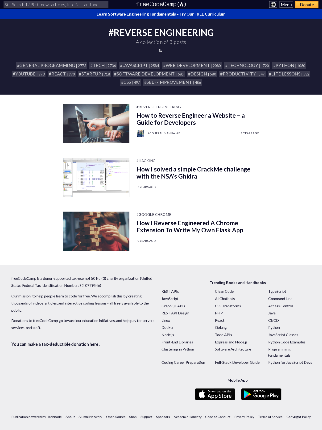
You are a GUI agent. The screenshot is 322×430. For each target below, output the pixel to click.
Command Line (280, 298)
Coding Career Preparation (183, 362)
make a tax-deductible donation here (63, 344)
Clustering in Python (177, 349)
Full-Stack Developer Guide (237, 362)
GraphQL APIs (173, 306)
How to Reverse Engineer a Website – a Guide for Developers (190, 119)
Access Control (280, 306)
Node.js (167, 334)
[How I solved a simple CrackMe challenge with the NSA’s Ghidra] (96, 177)
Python (274, 327)
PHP (219, 313)
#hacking (146, 161)
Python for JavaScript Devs (290, 362)
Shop (133, 417)
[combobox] (56, 4)
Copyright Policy (298, 417)
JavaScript (169, 298)
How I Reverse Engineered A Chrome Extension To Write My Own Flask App (189, 226)
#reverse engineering (158, 107)
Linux (165, 320)
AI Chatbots (225, 298)
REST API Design (175, 313)
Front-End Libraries (177, 342)
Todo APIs (223, 334)
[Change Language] (273, 4)
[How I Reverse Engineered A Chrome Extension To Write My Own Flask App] (96, 231)
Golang (221, 327)
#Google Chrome (153, 214)
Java (272, 313)
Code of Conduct (218, 417)
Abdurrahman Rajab (164, 133)
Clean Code (224, 291)
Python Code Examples (286, 342)
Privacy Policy (244, 417)
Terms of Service (270, 417)
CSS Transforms (228, 306)
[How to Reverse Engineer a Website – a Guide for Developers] (96, 123)
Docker (167, 327)
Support (146, 417)
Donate (307, 4)
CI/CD (273, 320)
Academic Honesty (188, 417)
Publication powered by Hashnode (36, 417)
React (219, 320)
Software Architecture (233, 349)
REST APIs (170, 291)
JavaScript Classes (283, 334)
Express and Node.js (231, 342)
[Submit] (7, 4)
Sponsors (163, 417)
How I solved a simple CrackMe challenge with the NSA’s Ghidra (193, 172)
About (70, 417)
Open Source (116, 417)
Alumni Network (90, 417)
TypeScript (277, 291)
